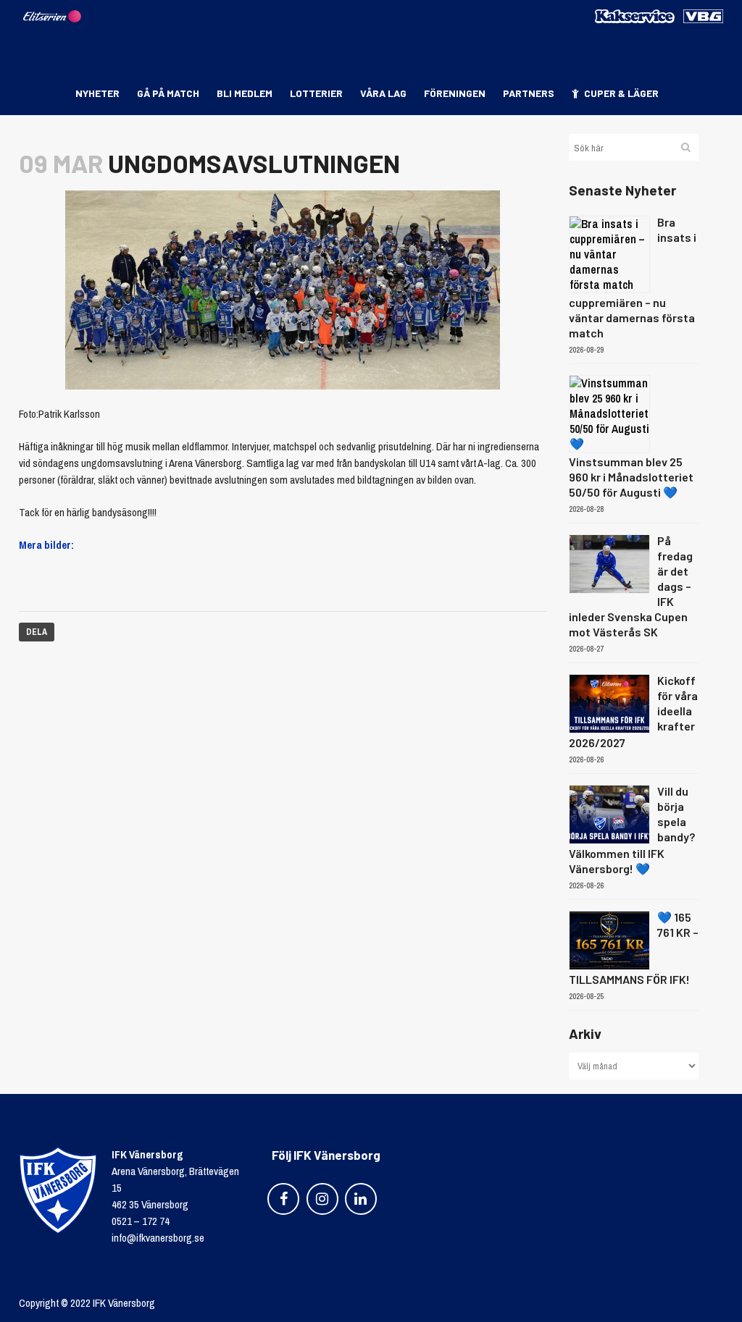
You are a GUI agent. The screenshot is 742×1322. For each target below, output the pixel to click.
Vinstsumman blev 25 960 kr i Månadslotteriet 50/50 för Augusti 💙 (631, 477)
